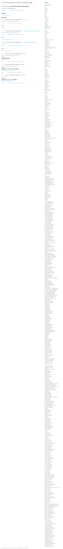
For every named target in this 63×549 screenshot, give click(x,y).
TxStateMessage (47, 315)
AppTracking (46, 22)
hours (45, 11)
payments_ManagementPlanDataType (50, 497)
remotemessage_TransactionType (50, 528)
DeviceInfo (46, 357)
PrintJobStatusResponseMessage (50, 272)
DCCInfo (46, 145)
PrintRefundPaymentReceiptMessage (50, 388)
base (45, 7)
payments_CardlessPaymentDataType (50, 484)
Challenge (46, 25)
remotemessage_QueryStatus (49, 526)
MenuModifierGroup (48, 86)
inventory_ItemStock (48, 455)
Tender (46, 34)
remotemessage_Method (48, 525)
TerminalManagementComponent (49, 178)
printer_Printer (47, 519)
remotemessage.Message (6, 15)
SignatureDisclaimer (48, 174)
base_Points (46, 437)
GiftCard (46, 154)
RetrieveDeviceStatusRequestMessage (50, 290)
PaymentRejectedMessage (48, 269)
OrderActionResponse (48, 258)
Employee (46, 62)
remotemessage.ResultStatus (31, 42)
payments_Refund (47, 499)
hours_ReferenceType (48, 453)
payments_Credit (47, 488)
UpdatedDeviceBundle (48, 61)
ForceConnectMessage (48, 235)
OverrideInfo (47, 116)
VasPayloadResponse (48, 196)
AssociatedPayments (48, 126)
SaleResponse (47, 409)
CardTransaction (47, 137)
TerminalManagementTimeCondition (50, 184)
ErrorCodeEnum (47, 230)
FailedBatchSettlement (48, 150)
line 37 (23, 61)
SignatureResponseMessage (49, 301)
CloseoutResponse (47, 347)
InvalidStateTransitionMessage (50, 242)
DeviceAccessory (47, 51)
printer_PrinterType (48, 520)
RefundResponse (47, 168)
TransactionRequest (48, 418)
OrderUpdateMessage (48, 260)
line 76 (23, 72)
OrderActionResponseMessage (49, 259)
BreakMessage (47, 210)
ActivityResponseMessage (49, 205)
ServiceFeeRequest (48, 173)
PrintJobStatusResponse (48, 382)
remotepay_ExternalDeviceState (50, 539)
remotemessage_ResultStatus (49, 527)
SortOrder (46, 93)
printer (46, 16)
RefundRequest (47, 167)
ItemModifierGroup (48, 81)
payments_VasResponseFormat (49, 516)
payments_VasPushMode (48, 515)
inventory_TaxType (48, 463)
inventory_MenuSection (48, 459)
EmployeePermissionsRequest (49, 229)
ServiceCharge (47, 32)
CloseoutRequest (47, 346)
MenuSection (46, 87)
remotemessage (6, 6)
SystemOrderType (47, 120)
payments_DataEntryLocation (49, 492)
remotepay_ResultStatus (48, 545)
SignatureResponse (48, 412)
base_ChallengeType (48, 434)
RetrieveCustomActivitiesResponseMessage (51, 289)
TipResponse (46, 417)
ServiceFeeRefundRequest (49, 172)
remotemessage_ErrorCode (49, 522)
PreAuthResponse (47, 380)
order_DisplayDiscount (48, 465)
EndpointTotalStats (48, 149)
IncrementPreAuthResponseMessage (50, 240)
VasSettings (46, 198)
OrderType (46, 114)
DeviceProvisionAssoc (48, 54)
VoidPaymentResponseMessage (49, 331)
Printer (46, 200)
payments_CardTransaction (49, 485)
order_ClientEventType (48, 464)
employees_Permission (48, 451)
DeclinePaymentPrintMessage (49, 226)
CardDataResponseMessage (49, 214)
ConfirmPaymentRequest (48, 350)
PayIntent (46, 265)
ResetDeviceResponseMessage (49, 285)
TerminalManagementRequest (49, 183)
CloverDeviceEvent (48, 349)
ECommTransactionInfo (48, 148)
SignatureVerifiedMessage (49, 302)
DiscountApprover (47, 147)
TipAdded (46, 413)
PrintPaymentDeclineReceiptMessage (50, 385)
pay (45, 14)
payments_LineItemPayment (49, 496)
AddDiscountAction (48, 206)
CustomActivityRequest (48, 351)
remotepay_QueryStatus (48, 542)
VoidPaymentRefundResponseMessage (50, 330)
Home (46, 2)
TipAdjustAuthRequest (48, 414)
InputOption (46, 241)
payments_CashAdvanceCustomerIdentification (52, 487)
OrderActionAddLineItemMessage (50, 255)
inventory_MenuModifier (48, 457)
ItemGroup (46, 80)
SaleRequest (46, 408)
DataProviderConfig (48, 355)
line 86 (23, 34)
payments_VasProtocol (48, 514)
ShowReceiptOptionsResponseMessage (50, 298)
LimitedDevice (47, 58)
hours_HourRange (47, 452)
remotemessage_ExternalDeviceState (50, 523)
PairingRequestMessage (48, 262)
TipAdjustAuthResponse (48, 415)
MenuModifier (47, 85)
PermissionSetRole (48, 66)
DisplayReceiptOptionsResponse (50, 359)
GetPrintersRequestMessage (49, 236)
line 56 (23, 82)
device (46, 9)
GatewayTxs (46, 152)
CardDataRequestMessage (48, 213)
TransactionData (47, 123)
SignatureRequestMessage (49, 300)
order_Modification (48, 470)
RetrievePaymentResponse (49, 404)
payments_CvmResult (48, 491)
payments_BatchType (48, 483)
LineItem (46, 108)
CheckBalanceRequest (48, 344)
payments (46, 15)
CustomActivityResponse (48, 352)
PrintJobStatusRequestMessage (49, 271)
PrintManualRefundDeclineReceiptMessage (51, 383)
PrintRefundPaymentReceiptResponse (50, 389)
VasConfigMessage (47, 319)
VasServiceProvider (48, 197)
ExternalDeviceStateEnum (49, 232)
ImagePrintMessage (48, 238)
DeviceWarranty (47, 57)
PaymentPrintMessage (48, 268)
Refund (46, 166)
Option (46, 91)
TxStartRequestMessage (48, 312)
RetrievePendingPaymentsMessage (50, 294)
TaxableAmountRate (48, 176)
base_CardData (47, 433)
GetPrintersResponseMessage (49, 237)
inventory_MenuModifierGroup (49, 458)
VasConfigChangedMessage (49, 318)
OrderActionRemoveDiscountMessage (50, 256)
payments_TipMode (47, 510)
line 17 (23, 10)
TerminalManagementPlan (48, 181)
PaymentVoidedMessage (48, 270)
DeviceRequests (47, 56)
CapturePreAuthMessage (48, 211)
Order (45, 111)
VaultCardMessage (47, 323)
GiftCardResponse (47, 155)
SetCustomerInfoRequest (48, 410)
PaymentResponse (47, 377)
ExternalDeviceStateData (49, 231)
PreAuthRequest (47, 379)
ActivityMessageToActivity (49, 203)
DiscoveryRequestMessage (49, 227)
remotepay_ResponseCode (48, 544)
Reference (46, 31)
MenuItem (46, 84)
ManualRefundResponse (48, 372)
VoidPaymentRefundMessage (49, 329)
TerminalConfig (47, 177)
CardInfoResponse (47, 343)
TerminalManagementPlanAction (49, 182)
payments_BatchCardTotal (49, 481)
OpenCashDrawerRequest (48, 376)
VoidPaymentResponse (48, 429)
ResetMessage (47, 286)
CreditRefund (47, 141)
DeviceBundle (47, 52)
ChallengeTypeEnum (48, 26)
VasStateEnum (47, 321)
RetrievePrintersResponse (49, 407)
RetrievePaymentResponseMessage (50, 293)
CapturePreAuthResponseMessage (50, 212)
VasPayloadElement (48, 195)
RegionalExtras (47, 169)
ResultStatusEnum (47, 287)
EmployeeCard (47, 63)
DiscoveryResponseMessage (49, 228)
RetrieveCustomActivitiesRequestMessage (51, 288)
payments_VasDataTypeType (49, 511)
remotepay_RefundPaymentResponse (50, 543)
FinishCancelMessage (48, 233)
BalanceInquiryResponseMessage (50, 209)
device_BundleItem (48, 441)
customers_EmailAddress (48, 440)
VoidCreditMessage (48, 326)
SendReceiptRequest (48, 119)
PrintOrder (46, 118)
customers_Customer (48, 439)
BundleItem (46, 49)
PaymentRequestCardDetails (49, 122)
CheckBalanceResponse (48, 345)
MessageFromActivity (48, 374)
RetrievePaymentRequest (48, 403)
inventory (46, 12)
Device (46, 50)
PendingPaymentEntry (48, 28)
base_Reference (47, 438)
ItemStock (46, 82)
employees (46, 10)
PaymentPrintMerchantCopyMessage (50, 267)
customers (46, 8)
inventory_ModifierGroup (49, 461)
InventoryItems (47, 78)
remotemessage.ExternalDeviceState (31, 30)
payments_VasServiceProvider (49, 517)
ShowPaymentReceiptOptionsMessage (50, 296)
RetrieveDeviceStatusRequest (49, 401)
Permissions (46, 64)
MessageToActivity (48, 375)
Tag (45, 94)
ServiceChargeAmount (48, 171)
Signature (46, 33)
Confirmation (47, 37)
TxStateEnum (46, 314)
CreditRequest (47, 143)
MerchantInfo (47, 373)
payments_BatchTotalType (49, 482)
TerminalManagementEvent (49, 180)
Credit (46, 140)
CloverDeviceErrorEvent (48, 348)
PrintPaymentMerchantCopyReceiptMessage (51, 386)
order (45, 13)
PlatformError (47, 378)
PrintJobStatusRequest (48, 381)
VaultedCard (46, 199)
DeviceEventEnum (47, 356)
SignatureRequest (47, 411)
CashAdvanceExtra (47, 139)
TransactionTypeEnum (48, 419)
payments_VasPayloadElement (49, 512)
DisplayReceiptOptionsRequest (49, 358)
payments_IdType (47, 495)
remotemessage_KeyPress (48, 524)
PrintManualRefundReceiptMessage (50, 384)
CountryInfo (46, 27)
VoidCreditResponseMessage (49, 327)
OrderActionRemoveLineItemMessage (50, 257)
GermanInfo (46, 153)
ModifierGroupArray (48, 90)
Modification (47, 110)
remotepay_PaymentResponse (49, 541)
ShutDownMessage (47, 299)
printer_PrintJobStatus (48, 521)
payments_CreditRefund (48, 489)
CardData (46, 24)
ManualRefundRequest (48, 371)
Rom (45, 59)
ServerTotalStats (47, 170)
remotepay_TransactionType (49, 546)
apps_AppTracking (47, 432)
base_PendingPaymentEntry (49, 435)
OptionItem (46, 92)
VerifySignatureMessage (48, 325)
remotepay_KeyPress (48, 540)
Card (45, 36)
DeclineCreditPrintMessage (49, 225)
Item (45, 79)
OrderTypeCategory (48, 115)
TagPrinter (46, 96)
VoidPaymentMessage (48, 328)
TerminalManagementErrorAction (50, 179)
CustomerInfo (47, 353)
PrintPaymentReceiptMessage (49, 387)
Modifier (46, 88)
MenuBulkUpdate (47, 83)
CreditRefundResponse (48, 142)
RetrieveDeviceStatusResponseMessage (51, 291)
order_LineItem (47, 469)
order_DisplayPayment (48, 467)
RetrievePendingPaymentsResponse (50, 405)
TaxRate (46, 97)
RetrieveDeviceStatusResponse (49, 402)
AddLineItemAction (48, 207)
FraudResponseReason (48, 151)
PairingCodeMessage (48, 261)
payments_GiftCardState (48, 494)
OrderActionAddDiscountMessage (50, 254)
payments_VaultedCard (48, 518)
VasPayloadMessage (48, 320)
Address (46, 23)
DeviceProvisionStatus (48, 55)
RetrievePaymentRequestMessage (50, 292)
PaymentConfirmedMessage (49, 266)
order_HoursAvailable (48, 468)
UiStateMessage (47, 317)
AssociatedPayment (48, 125)
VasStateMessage (47, 322)
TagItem (46, 95)
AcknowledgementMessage (48, 201)
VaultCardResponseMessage (49, 324)
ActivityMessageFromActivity (49, 202)
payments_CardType (48, 486)
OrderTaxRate (47, 113)
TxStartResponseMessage (48, 313)
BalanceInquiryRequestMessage (49, 208)
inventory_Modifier (48, 460)
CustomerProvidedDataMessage (49, 224)
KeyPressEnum (47, 243)
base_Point (46, 436)
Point (45, 29)
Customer (46, 38)
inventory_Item (47, 454)
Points (46, 30)
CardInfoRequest (47, 342)
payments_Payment (47, 498)
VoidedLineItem (47, 121)
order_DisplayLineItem (48, 466)
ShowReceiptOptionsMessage (49, 297)
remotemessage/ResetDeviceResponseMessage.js (14, 10)
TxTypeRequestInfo (48, 316)
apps (45, 6)
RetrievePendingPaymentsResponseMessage (51, 295)
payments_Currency (48, 490)
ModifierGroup (47, 89)
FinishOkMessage (47, 234)
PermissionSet (47, 65)
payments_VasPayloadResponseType (50, 513)
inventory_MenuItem (48, 456)
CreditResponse (47, 144)
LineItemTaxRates (47, 109)
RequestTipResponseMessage (49, 284)
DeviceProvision (47, 53)
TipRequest (46, 416)
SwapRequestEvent (47, 60)
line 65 (23, 45)
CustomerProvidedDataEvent (49, 354)
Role (45, 67)
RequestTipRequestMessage (49, 283)
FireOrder (46, 107)
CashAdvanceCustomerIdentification (50, 138)
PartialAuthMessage (48, 264)
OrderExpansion (47, 112)
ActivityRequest (47, 204)
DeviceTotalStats (47, 146)
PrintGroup (46, 117)
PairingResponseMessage (48, 263)
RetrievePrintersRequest (49, 406)
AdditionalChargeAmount (48, 124)
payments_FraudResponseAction (49, 493)
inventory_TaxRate (48, 462)
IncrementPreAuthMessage (49, 239)
